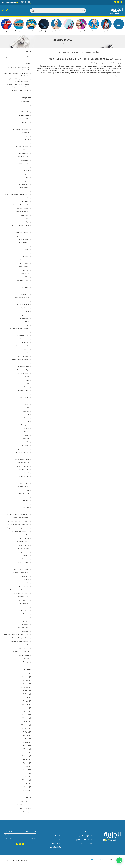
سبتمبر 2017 (25, 790)
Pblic (28, 421)
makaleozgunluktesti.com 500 (20, 359)
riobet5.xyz (26, 535)
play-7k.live (26, 442)
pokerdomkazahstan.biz (22, 480)
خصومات (6, 31)
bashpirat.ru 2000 (24, 164)
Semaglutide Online (23, 552)
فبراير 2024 (26, 746)
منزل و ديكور (44, 31)
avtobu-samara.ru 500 (22, 146)
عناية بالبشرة (56, 31)
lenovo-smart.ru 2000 (22, 346)
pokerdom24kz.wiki (23, 473)
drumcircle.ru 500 (24, 249)
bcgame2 (26, 170)
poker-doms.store (23, 449)
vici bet (27, 617)
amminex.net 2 (25, 122)
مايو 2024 (26, 735)
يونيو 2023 (26, 766)
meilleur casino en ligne (22, 370)
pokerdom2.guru (24, 469)
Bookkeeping (25, 201)
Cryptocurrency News (22, 236)
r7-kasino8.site (25, 497)
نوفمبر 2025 (25, 677)
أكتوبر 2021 (26, 783)
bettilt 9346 (25, 191)
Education (26, 256)
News (27, 384)
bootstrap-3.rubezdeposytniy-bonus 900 (17, 205)
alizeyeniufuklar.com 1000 (21, 119)
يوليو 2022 (26, 773)
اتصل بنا (58, 836)
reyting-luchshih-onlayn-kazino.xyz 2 (18, 521)
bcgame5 (26, 181)
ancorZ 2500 (25, 126)
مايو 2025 (26, 697)
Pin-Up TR (26, 432)
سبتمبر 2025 (25, 684)
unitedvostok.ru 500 (23, 607)
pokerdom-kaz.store (23, 466)
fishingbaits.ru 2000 (23, 280)
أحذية (94, 31)
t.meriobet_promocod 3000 (21, 573)
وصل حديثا (18, 31)
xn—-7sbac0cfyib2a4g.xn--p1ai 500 (19, 638)
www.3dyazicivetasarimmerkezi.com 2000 (16, 634)
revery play (26, 511)
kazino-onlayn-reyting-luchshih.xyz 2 (18, 329)
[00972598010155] (31, 2)
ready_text (26, 507)
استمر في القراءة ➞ (116, 76)
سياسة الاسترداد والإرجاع (82, 840)
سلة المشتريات (56, 847)
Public (27, 490)
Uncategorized (24, 604)
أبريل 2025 (26, 701)
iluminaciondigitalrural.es (21, 308)
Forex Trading (25, 287)
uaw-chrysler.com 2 (23, 600)
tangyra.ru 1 (25, 576)
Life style (26, 349)
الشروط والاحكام (85, 836)
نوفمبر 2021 (25, 780)
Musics (27, 377)
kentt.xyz (26, 332)
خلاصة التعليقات (24, 808)
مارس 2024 (25, 742)
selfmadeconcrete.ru (23, 549)
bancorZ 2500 (25, 160)
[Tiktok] (115, 2)
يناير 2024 (26, 749)
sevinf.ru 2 (26, 555)
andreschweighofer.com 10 (21, 129)
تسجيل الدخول (24, 801)
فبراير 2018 (26, 787)
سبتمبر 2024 (25, 725)
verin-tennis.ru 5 (24, 610)
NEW (27, 380)
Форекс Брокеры (23, 662)
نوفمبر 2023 (25, 756)
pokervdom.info (24, 483)
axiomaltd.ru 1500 (24, 150)
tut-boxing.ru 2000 (23, 597)
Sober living (25, 559)
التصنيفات (118, 31)
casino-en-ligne (24, 222)
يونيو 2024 (26, 732)
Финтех (26, 659)
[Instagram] (118, 2)
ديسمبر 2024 (25, 715)
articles (27, 139)
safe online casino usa (22, 538)
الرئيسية (62, 43)
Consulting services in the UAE (20, 225)
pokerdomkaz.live (24, 476)
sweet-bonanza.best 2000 (21, 569)
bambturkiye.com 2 (23, 157)
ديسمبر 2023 (25, 752)
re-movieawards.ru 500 (22, 504)
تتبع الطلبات (57, 843)
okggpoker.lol (25, 394)
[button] (119, 860)
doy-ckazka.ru (25, 246)
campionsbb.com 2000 (22, 212)
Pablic (27, 414)
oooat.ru (26, 404)
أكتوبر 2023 (26, 759)
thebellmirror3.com (23, 586)
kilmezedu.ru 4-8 (24, 339)
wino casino (25, 624)
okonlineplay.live (24, 397)
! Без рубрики (24, 102)
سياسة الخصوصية (85, 832)
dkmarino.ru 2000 (24, 239)
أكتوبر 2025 (26, 680)
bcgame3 (26, 174)
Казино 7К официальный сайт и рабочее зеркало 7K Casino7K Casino (85, 59)
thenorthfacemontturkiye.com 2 (19, 590)
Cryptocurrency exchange (21, 232)
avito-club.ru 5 (25, 143)
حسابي (59, 840)
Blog (28, 198)
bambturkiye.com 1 (23, 153)
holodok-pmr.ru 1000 (23, 301)
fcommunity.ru (25, 274)
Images (27, 311)
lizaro (27, 353)
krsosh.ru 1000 (25, 342)
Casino (27, 219)
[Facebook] (121, 2)
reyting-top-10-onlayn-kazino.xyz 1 (19, 531)
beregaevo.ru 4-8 (24, 184)
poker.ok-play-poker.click (22, 452)
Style (27, 566)
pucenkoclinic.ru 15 (23, 494)
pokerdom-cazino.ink (23, 463)
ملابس (106, 31)
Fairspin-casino (24, 263)
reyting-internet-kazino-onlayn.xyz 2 (18, 514)
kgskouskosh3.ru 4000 (22, 335)
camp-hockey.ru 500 (23, 208)
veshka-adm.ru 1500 (23, 614)
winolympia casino (23, 628)
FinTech (27, 277)
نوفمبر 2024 (25, 718)
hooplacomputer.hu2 (23, 304)
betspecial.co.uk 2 (24, 188)
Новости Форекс (23, 655)
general (27, 291)
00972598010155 (24, 2)
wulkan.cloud (25, 631)
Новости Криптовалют (21, 652)
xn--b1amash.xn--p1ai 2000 (21, 645)
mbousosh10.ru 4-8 (23, 366)
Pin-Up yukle (25, 435)
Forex (27, 284)
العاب (31, 31)
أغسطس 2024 (24, 728)
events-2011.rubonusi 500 (21, 260)
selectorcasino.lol (24, 545)
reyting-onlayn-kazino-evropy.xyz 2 (18, 524)
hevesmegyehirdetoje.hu (21, 298)
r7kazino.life (25, 500)
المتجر (20, 860)
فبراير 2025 (26, 708)
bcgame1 (26, 167)
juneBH (27, 322)
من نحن (27, 860)
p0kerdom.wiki (25, 411)
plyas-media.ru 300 (23, 445)
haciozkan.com (25, 294)
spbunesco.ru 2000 (23, 562)
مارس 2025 (25, 704)
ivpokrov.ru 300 (24, 318)
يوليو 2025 (26, 691)
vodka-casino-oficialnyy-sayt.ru (20, 621)
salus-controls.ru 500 (23, 542)
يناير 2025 (26, 711)
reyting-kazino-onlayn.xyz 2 (21, 518)
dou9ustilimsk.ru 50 (23, 243)
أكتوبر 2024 (26, 721)
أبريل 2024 (26, 739)
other (27, 408)
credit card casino (23, 229)
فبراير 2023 (26, 770)
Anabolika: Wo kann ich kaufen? (20, 90)
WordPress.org (24, 812)
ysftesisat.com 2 (24, 648)
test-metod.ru (25, 583)
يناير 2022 (26, 776)
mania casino (25, 363)
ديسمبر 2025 (25, 673)
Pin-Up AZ (26, 428)
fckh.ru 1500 (25, 270)
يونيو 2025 (26, 694)
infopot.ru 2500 (24, 315)
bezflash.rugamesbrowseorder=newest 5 (16, 194)
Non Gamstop (25, 387)
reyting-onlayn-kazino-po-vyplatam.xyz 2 (17, 528)
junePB (27, 325)
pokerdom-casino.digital (22, 459)
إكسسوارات (81, 31)
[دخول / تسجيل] (7, 10)
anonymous (25, 133)
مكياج (69, 31)
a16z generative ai (23, 115)
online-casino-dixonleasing (21, 401)
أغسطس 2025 (24, 687)
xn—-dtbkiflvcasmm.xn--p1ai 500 (20, 641)
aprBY (27, 136)
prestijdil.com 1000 (23, 487)
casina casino (25, 215)
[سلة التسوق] (3, 10)
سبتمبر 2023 (25, 763)
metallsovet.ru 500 (23, 373)
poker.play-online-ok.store (21, 456)
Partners (26, 418)
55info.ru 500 (25, 112)
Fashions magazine (23, 267)
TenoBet (26, 579)
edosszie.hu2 (25, 253)
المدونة (59, 832)
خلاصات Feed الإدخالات (22, 805)
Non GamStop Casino (23, 390)
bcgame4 (26, 177)
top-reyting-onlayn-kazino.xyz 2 (19, 593)
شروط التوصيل (86, 843)
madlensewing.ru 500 (23, 356)
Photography (25, 425)
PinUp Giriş (26, 439)
